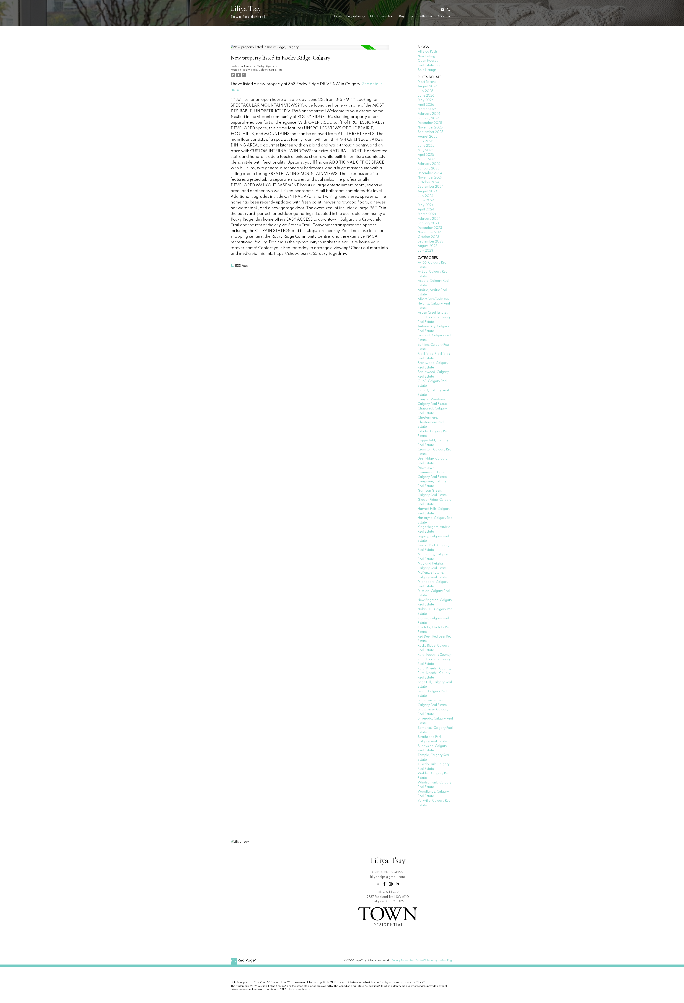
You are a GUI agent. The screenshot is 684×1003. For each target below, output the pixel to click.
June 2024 (426, 200)
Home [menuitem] (337, 16)
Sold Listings (427, 70)
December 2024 (430, 173)
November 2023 (430, 232)
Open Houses (428, 60)
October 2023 (428, 237)
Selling (423, 16)
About (442, 16)
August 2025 (427, 136)
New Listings (427, 56)
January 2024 (428, 223)
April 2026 (426, 104)
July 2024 (425, 196)
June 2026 (426, 95)
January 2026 (428, 118)
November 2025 (430, 127)
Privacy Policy (400, 960)
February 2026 (429, 113)
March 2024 (427, 214)
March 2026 (427, 109)
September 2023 (430, 241)
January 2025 (428, 168)
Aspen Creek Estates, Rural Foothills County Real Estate (434, 317)
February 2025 (429, 164)
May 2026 (426, 100)
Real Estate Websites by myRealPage (431, 960)
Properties (353, 16)
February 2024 (429, 218)
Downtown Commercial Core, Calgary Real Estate (432, 472)
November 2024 (430, 177)
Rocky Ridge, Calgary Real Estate (262, 70)
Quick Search (380, 16)
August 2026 (427, 86)
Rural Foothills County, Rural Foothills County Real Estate (434, 659)
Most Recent (427, 82)
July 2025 (425, 141)
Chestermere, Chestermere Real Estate (431, 422)
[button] (378, 884)
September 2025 (430, 132)
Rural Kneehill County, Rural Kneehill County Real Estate (434, 673)
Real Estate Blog (429, 65)
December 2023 (430, 228)
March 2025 (427, 159)
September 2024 (430, 186)
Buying (404, 16)
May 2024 (426, 205)
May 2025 (426, 150)
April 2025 (426, 154)
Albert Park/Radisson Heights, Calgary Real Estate (434, 304)
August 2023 (427, 246)
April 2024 (426, 209)
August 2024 (427, 191)
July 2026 (425, 91)
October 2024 (428, 182)
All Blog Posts (427, 51)
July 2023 (425, 250)
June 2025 (426, 145)
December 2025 (430, 123)
